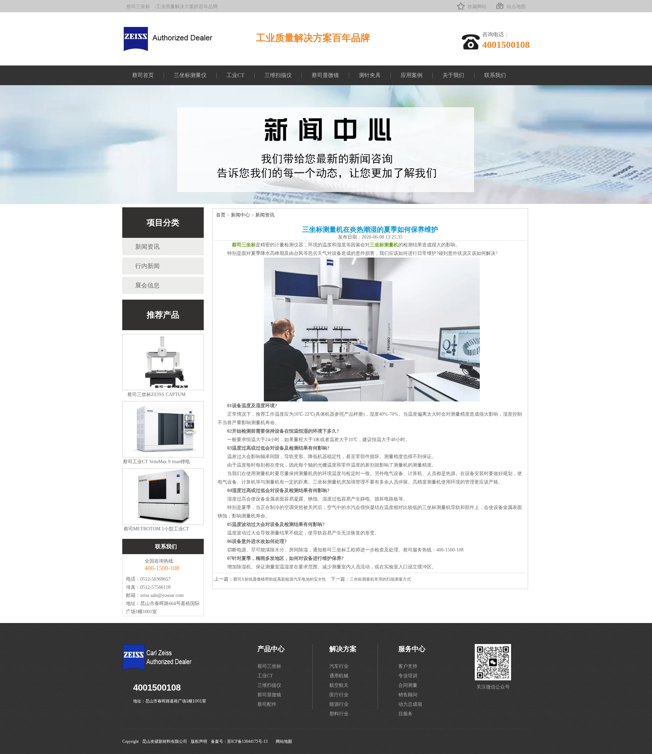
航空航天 (338, 685)
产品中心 (271, 649)
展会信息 (147, 285)
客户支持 (407, 666)
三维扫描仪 (278, 75)
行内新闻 (147, 266)
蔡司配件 (266, 704)
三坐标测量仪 (190, 75)
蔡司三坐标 (138, 6)
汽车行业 (338, 666)
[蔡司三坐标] (171, 48)
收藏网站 (477, 6)
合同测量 (407, 685)
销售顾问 (407, 694)
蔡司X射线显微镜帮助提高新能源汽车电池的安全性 (279, 579)
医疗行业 (338, 694)
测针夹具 (370, 75)
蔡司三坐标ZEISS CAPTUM (156, 394)
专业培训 (407, 675)
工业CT (235, 75)
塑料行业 (338, 713)
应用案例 (411, 75)
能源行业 (338, 704)
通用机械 (338, 675)
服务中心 (411, 649)
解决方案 (343, 649)
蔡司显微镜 (325, 75)
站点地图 (516, 6)
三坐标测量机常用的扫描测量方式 (380, 579)
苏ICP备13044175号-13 (247, 741)
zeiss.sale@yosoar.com (162, 595)
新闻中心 (240, 215)
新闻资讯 (147, 246)
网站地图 (284, 741)
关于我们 (453, 75)
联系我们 (495, 75)
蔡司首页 (143, 75)
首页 (220, 215)
